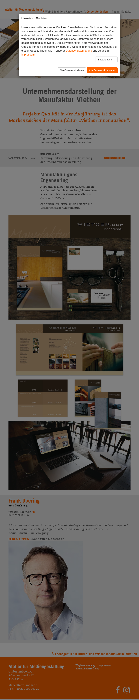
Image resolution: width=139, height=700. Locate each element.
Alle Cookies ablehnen (72, 70)
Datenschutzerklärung (79, 50)
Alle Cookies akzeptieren (102, 70)
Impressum (28, 54)
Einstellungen (105, 59)
